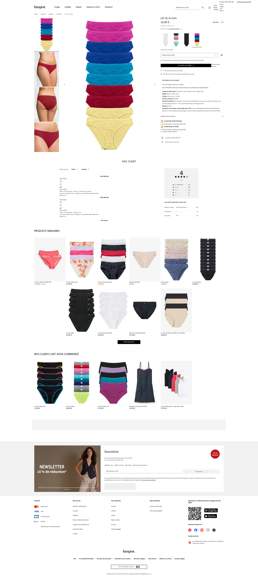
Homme (113, 511)
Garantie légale (180, 559)
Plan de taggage (116, 529)
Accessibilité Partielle (86, 559)
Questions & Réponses (79, 506)
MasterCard (44, 507)
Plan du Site (152, 559)
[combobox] (187, 7)
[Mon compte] (210, 8)
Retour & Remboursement (81, 520)
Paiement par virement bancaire (50, 527)
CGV (74, 559)
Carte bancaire (45, 517)
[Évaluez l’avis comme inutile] (60, 184)
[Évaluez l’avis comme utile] (60, 181)
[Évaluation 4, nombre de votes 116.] (216, 22)
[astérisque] (101, 176)
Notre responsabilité (156, 511)
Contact (75, 534)
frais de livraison (174, 29)
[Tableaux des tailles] (222, 55)
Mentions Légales (139, 559)
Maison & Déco (115, 520)
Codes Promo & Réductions (81, 525)
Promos (113, 525)
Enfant (113, 515)
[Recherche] (203, 7)
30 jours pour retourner (244, 2)
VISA (42, 511)
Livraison (75, 511)
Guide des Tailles (78, 529)
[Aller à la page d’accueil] (44, 7)
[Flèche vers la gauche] (64, 85)
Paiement (75, 515)
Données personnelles (149, 480)
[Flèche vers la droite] (154, 85)
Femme (113, 506)
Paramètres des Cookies (123, 559)
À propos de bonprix (156, 506)
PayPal (43, 522)
